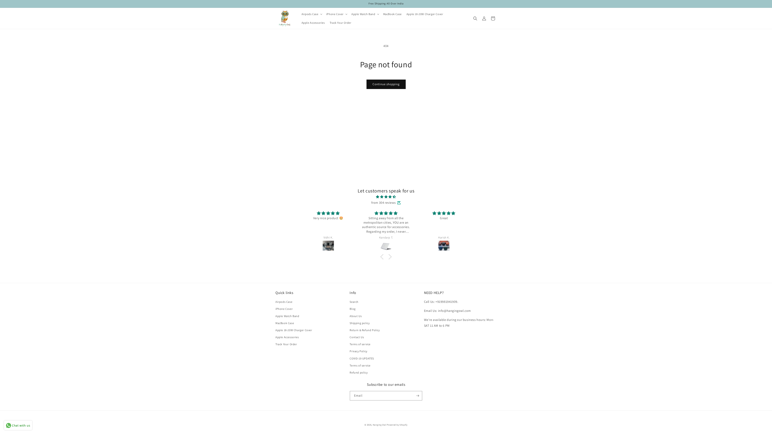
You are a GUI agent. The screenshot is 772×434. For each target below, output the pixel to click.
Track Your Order (286, 344)
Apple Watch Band (287, 316)
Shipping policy (360, 323)
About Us (356, 316)
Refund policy (359, 372)
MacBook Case (284, 323)
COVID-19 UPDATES (362, 358)
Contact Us (357, 337)
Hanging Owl (380, 424)
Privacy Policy (358, 351)
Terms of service (360, 344)
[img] (386, 197)
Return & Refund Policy (365, 330)
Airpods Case (283, 302)
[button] (311, 14)
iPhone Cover (284, 309)
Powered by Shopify (397, 424)
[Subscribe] (417, 395)
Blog (352, 309)
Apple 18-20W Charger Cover (293, 330)
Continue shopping (386, 84)
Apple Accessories (287, 337)
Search (354, 302)
